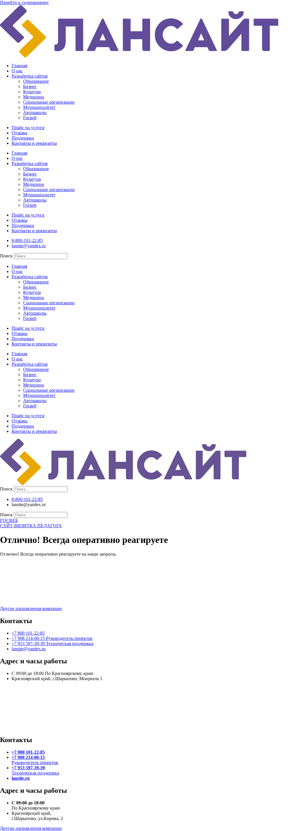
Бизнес (30, 86)
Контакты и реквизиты (34, 143)
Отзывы (19, 132)
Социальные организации (49, 102)
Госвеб (29, 117)
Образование (36, 81)
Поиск (6, 255)
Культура (32, 91)
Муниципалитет (39, 107)
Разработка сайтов (30, 76)
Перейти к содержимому (24, 2)
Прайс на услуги (28, 127)
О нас (17, 70)
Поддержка (23, 138)
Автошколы (35, 112)
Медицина (33, 96)
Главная (19, 65)
